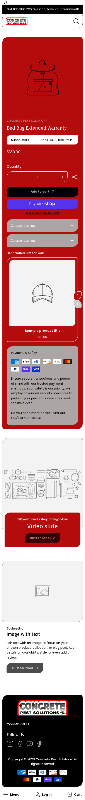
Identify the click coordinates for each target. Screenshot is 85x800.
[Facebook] (20, 744)
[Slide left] (78, 304)
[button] (74, 794)
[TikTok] (39, 744)
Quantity (14, 166)
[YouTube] (29, 744)
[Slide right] (78, 295)
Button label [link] (40, 538)
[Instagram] (10, 744)
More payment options (42, 213)
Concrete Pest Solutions (27, 120)
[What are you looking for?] (76, 21)
